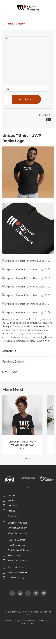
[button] (3, 8)
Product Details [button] (13, 362)
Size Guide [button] (9, 372)
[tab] (26, 458)
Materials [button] (9, 351)
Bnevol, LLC (46, 620)
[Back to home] (28, 8)
